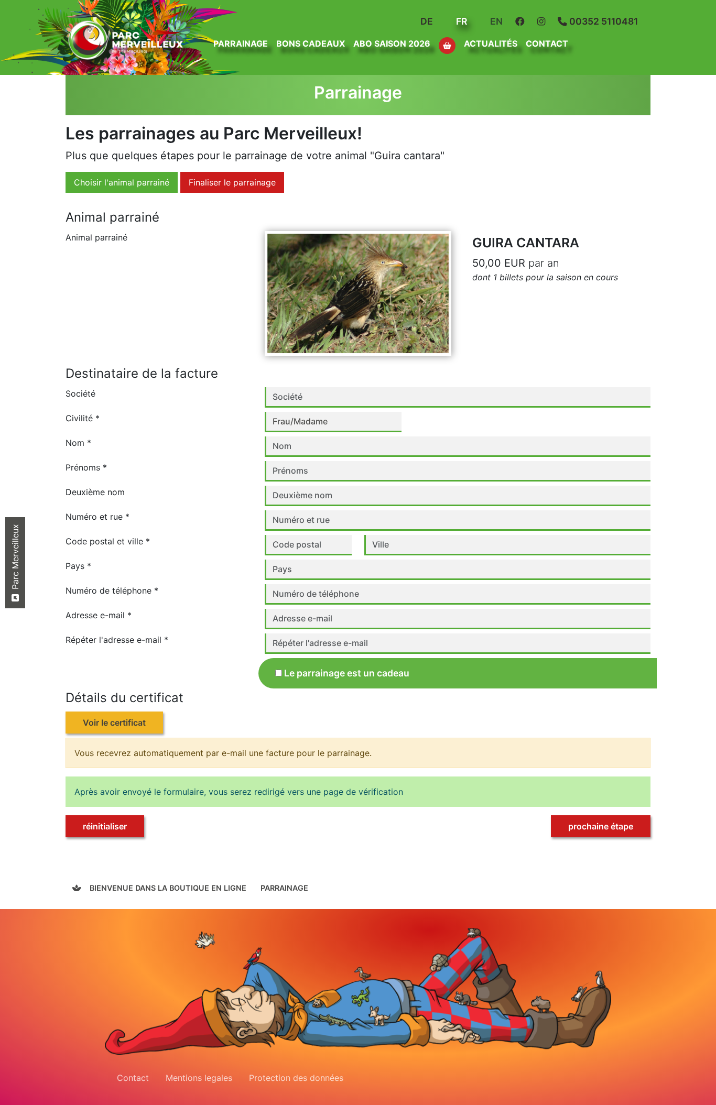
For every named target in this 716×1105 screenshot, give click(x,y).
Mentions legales (199, 1078)
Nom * (78, 442)
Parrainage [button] (240, 43)
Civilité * (83, 418)
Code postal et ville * (108, 541)
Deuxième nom (95, 492)
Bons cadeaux (310, 43)
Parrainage (284, 887)
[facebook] (522, 21)
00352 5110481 (602, 21)
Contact (547, 43)
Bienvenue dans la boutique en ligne (167, 887)
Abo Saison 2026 (391, 43)
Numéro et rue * (97, 516)
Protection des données (296, 1078)
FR (460, 21)
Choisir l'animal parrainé (121, 182)
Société (80, 393)
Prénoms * (86, 467)
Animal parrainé (96, 237)
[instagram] (543, 21)
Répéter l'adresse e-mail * (117, 639)
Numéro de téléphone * (112, 590)
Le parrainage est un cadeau (346, 673)
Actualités (490, 43)
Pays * (78, 566)
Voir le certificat (114, 722)
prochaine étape (600, 826)
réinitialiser (105, 826)
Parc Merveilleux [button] (15, 558)
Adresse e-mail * (99, 615)
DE (425, 21)
